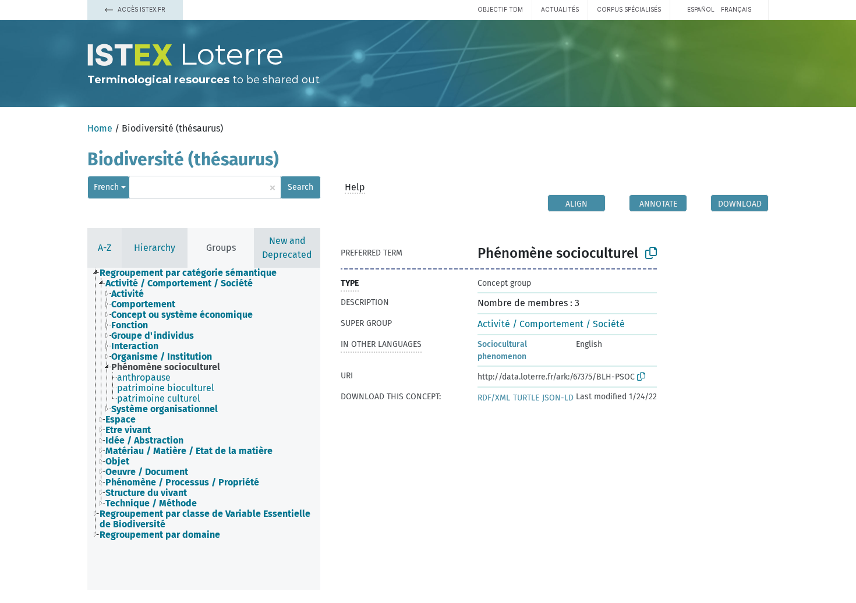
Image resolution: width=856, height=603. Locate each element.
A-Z (104, 247)
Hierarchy (154, 247)
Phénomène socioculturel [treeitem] (165, 367)
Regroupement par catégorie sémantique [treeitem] (188, 273)
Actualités (560, 9)
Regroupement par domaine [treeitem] (160, 535)
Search (300, 187)
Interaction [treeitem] (134, 346)
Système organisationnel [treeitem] (164, 409)
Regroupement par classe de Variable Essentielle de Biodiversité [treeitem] (205, 519)
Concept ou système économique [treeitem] (182, 315)
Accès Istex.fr (140, 9)
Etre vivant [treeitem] (128, 430)
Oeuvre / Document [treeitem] (146, 472)
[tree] (203, 404)
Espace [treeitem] (120, 419)
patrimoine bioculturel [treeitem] (165, 388)
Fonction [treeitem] (129, 325)
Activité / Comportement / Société (551, 323)
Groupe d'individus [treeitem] (152, 336)
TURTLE (526, 398)
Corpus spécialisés (629, 9)
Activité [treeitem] (127, 294)
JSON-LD (558, 398)
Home (99, 128)
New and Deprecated (287, 247)
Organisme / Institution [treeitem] (161, 357)
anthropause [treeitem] (144, 378)
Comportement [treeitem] (143, 304)
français (736, 9)
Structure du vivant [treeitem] (146, 493)
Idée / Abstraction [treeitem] (144, 440)
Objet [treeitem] (117, 461)
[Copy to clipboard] (651, 253)
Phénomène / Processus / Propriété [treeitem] (182, 482)
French (106, 187)
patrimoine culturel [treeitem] (158, 398)
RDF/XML (493, 398)
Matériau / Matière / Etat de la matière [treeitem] (189, 451)
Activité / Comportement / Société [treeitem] (179, 283)
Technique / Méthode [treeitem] (151, 503)
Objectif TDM (500, 9)
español (700, 9)
